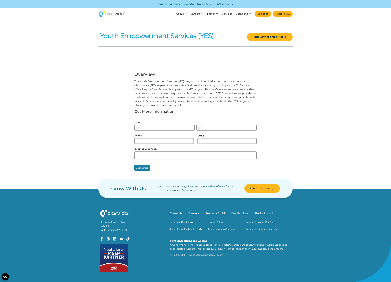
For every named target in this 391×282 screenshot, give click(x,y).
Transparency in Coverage (221, 229)
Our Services (239, 213)
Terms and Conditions (181, 222)
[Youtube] (121, 239)
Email (200, 135)
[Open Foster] (217, 14)
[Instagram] (108, 239)
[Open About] (186, 14)
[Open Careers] (202, 14)
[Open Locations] (250, 14)
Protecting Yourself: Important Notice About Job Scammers (195, 4)
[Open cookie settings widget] (5, 276)
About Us (175, 213)
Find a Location (265, 213)
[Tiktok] (128, 239)
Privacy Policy (215, 222)
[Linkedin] (115, 239)
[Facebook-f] (101, 239)
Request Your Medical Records (185, 229)
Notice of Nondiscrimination (261, 229)
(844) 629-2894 (178, 255)
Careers (193, 213)
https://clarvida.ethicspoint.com (206, 255)
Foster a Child (215, 213)
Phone (138, 135)
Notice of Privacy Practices (260, 222)
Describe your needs (145, 149)
